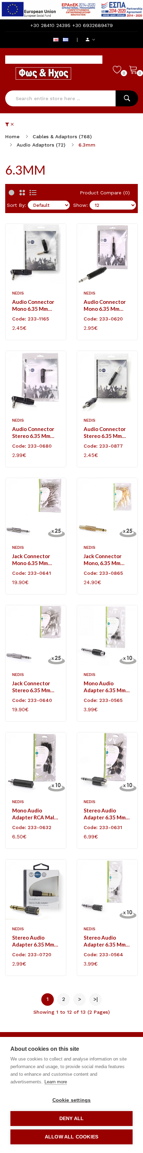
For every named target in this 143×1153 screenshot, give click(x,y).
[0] (117, 69)
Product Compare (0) (105, 192)
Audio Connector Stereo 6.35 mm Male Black (105, 432)
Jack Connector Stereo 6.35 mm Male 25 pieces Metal (31, 687)
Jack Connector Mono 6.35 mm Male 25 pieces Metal (31, 559)
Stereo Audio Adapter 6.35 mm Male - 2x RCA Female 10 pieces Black (105, 814)
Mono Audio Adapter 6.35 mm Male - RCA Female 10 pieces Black (106, 687)
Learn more (55, 1081)
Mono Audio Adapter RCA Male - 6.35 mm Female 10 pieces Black (34, 814)
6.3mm (86, 145)
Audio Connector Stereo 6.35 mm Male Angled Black (34, 432)
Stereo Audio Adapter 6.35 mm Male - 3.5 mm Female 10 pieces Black (105, 941)
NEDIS (18, 293)
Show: (80, 205)
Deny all (71, 1118)
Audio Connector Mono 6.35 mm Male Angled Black (34, 305)
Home (12, 136)
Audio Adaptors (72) (41, 145)
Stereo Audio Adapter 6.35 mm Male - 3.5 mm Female (33, 941)
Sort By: (16, 205)
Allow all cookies (71, 1136)
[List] (32, 192)
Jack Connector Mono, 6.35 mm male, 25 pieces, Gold (103, 559)
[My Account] (90, 40)
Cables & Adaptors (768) (62, 136)
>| (95, 999)
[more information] (71, 9)
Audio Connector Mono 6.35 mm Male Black (105, 305)
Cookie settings (71, 1100)
